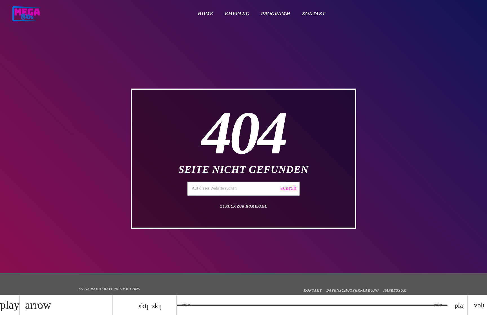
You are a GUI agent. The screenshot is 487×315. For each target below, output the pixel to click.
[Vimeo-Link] (26, 13)
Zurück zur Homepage (243, 206)
